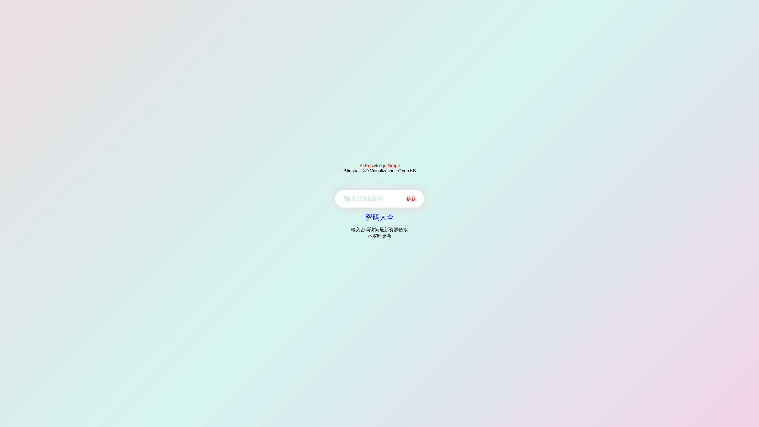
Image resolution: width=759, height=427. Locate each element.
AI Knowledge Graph (380, 165)
